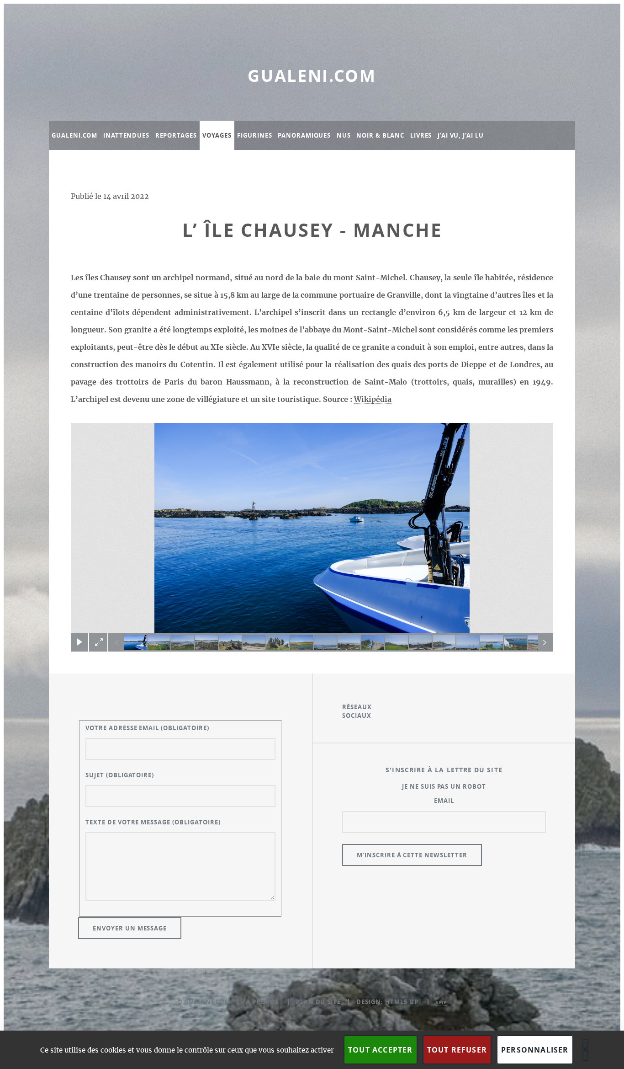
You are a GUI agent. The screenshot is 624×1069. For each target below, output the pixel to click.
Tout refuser (457, 1050)
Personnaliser (535, 1050)
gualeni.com (312, 75)
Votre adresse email (147, 728)
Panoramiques (304, 135)
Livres (421, 135)
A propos (262, 1002)
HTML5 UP (401, 1002)
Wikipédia (372, 399)
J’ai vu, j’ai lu (460, 135)
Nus (344, 135)
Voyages (216, 135)
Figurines (254, 135)
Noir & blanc (380, 135)
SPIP (441, 1002)
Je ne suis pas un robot (444, 786)
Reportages (176, 135)
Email (444, 800)
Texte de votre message (153, 822)
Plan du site (318, 1002)
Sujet (119, 775)
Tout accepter (380, 1050)
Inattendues (126, 135)
